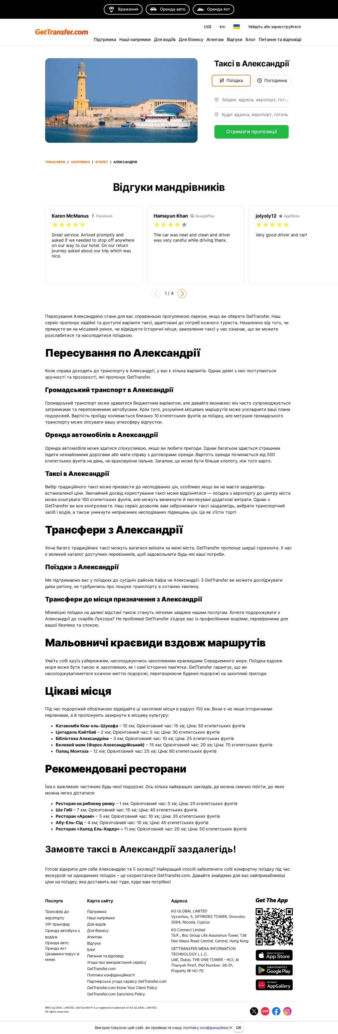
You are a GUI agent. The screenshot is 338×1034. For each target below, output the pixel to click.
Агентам (215, 39)
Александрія (125, 162)
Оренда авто (56, 942)
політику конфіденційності (207, 1027)
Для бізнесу (191, 39)
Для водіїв (165, 39)
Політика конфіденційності (111, 975)
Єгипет (101, 162)
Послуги (54, 900)
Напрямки (80, 162)
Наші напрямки (135, 39)
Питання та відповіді (280, 39)
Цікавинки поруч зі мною (62, 957)
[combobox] (255, 102)
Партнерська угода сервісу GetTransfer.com (127, 981)
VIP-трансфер (57, 924)
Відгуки (234, 39)
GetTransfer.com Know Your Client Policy (122, 987)
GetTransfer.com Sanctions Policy (116, 994)
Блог (251, 39)
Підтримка (105, 39)
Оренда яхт (55, 948)
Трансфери (55, 162)
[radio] (55, 225)
